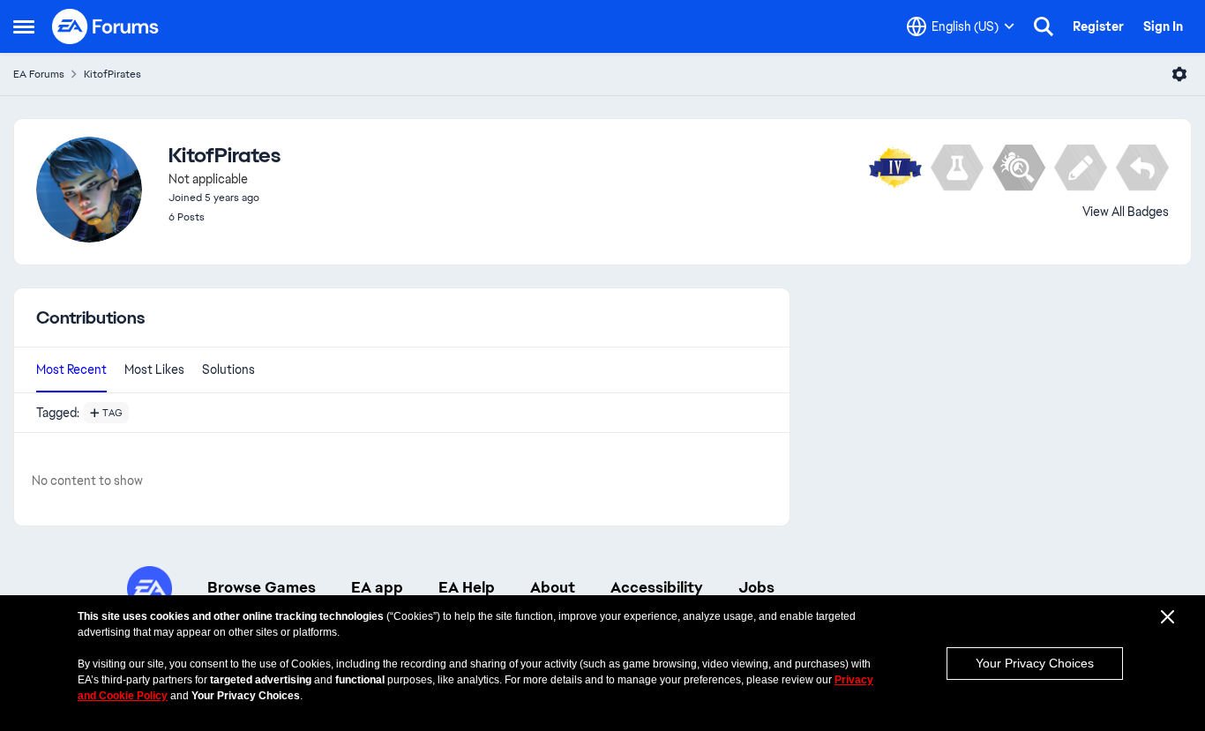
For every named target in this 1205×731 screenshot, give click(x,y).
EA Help (466, 587)
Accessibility (656, 587)
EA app (377, 587)
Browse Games (261, 587)
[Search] (1043, 26)
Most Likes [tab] (154, 369)
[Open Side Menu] (23, 26)
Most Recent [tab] (71, 369)
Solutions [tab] (228, 369)
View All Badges (1125, 212)
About (552, 587)
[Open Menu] (1179, 74)
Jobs (756, 587)
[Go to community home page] (106, 26)
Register (1098, 26)
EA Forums (38, 74)
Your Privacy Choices (1035, 663)
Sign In (1163, 26)
